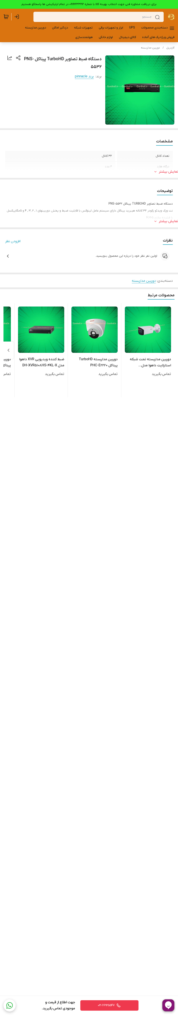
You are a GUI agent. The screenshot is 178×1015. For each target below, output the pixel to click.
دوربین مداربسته (150, 48)
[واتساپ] (9, 1005)
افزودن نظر (13, 241)
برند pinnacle (84, 76)
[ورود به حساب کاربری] (17, 16)
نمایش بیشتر (168, 172)
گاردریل (170, 48)
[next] (8, 350)
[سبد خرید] (6, 16)
